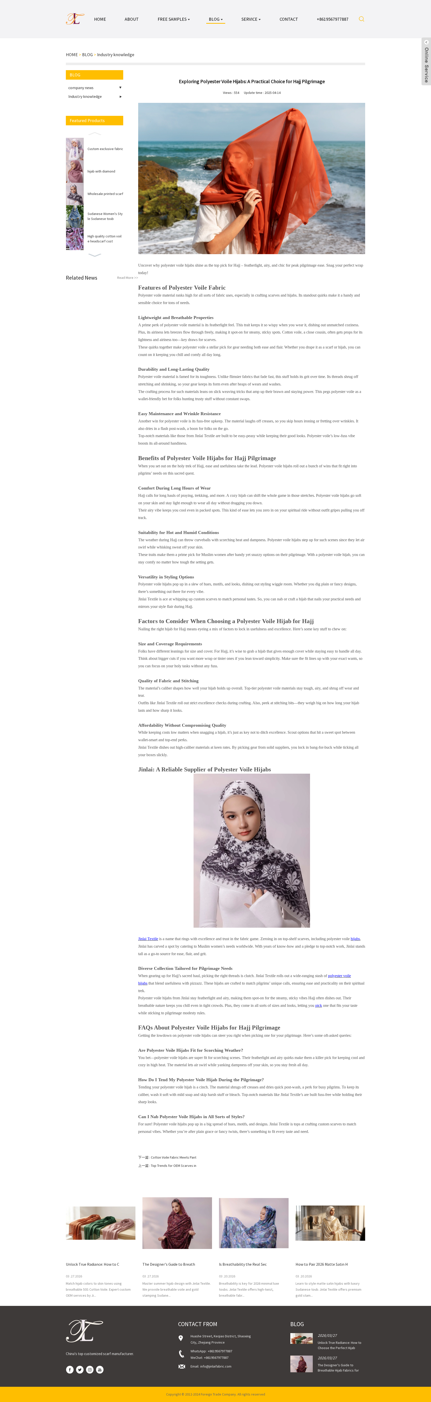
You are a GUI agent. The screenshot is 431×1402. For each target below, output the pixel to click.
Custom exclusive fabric (105, 149)
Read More (127, 277)
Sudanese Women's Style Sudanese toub (105, 216)
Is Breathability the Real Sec (243, 1264)
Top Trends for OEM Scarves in (173, 1165)
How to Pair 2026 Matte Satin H (322, 1264)
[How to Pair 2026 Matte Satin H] (330, 1223)
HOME (72, 54)
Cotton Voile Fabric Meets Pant (173, 1157)
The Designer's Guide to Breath (168, 1264)
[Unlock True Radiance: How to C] (100, 1223)
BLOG (87, 54)
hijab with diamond (101, 171)
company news (81, 87)
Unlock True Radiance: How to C (92, 1264)
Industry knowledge (115, 54)
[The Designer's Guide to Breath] (177, 1223)
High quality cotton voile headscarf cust (104, 238)
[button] (94, 133)
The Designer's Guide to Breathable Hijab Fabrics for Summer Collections (338, 1370)
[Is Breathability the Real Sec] (254, 1223)
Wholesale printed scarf (105, 193)
